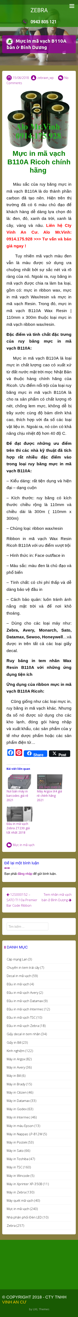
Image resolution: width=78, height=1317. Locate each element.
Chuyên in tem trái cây (23, 967)
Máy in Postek (17, 1142)
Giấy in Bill (14, 1042)
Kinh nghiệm (15, 1051)
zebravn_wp (45, 78)
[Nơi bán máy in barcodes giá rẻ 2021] (19, 781)
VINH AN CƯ (14, 1302)
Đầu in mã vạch (18, 984)
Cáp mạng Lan (17, 959)
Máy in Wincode (18, 1175)
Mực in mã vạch (23, 845)
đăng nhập (25, 873)
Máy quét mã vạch (20, 1200)
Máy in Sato (15, 1150)
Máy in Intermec (18, 1117)
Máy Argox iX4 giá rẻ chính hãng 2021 (49, 795)
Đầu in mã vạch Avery (22, 992)
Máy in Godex (17, 1109)
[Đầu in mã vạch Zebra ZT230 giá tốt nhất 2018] (19, 814)
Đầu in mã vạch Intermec (25, 1009)
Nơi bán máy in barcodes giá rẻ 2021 (17, 795)
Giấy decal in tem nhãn (23, 1034)
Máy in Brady (16, 1084)
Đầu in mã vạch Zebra (23, 1025)
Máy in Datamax (18, 1100)
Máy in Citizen (17, 1092)
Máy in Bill (14, 1075)
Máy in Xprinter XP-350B (24, 1184)
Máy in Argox (16, 1059)
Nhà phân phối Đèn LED (24, 1217)
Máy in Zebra (16, 1192)
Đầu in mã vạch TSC (21, 1017)
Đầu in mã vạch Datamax (25, 1001)
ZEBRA (39, 10)
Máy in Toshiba (17, 1159)
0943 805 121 (44, 21)
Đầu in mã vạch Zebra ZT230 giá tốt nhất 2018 (18, 828)
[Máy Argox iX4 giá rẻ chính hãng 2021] (50, 781)
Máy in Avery (16, 1067)
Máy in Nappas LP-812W (24, 1134)
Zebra (11, 1225)
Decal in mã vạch (19, 976)
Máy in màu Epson (20, 1125)
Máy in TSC (14, 1167)
